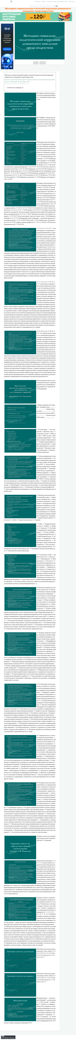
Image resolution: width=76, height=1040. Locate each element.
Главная (37, 1)
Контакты (72, 1)
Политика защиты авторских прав (57, 1)
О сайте (43, 1)
